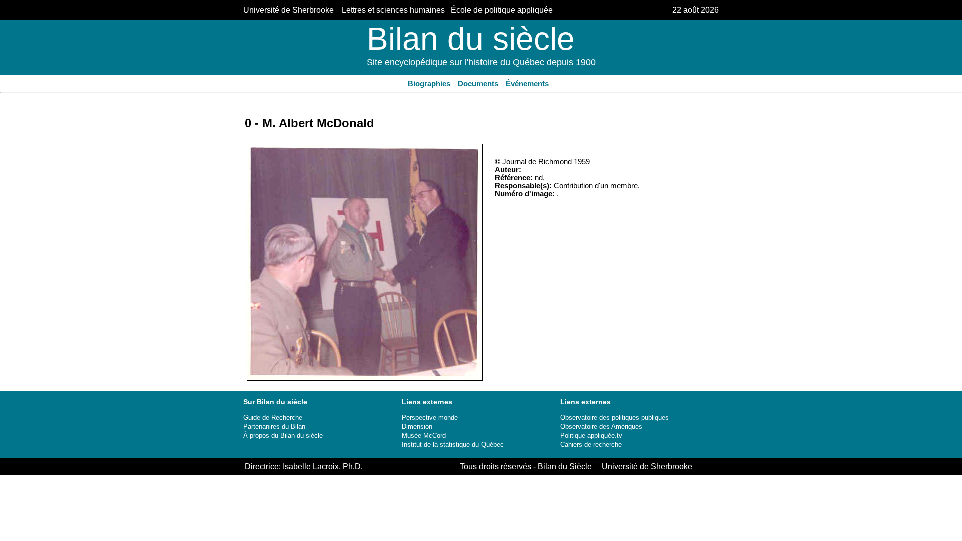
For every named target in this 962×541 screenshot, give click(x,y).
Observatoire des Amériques (601, 426)
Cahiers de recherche (591, 444)
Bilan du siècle (471, 39)
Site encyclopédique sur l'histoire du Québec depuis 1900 (481, 62)
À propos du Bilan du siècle (283, 435)
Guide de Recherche (272, 417)
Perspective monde (430, 417)
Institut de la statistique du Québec (453, 444)
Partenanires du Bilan (274, 426)
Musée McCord (424, 435)
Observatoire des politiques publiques (614, 417)
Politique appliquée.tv (591, 435)
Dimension (417, 426)
